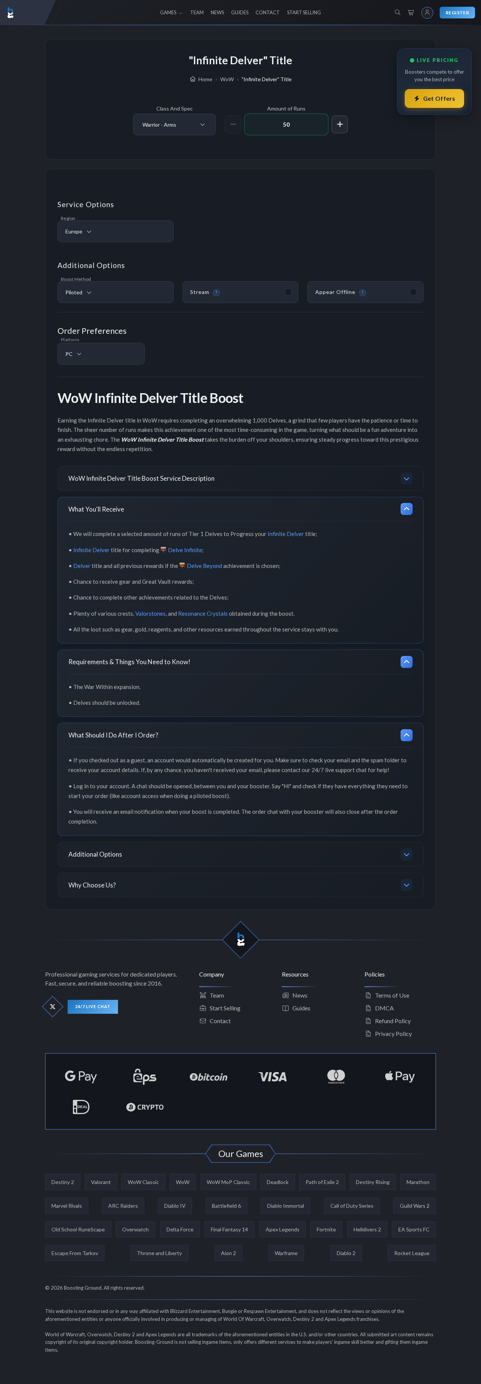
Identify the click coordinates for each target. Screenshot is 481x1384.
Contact (220, 1020)
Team (217, 995)
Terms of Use (392, 995)
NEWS (217, 12)
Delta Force (180, 1229)
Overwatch (135, 1229)
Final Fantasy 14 (229, 1229)
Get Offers (439, 98)
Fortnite (326, 1229)
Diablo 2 (346, 1253)
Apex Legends (282, 1229)
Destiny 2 (62, 1182)
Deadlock (278, 1182)
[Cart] (411, 13)
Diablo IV (175, 1205)
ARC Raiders (123, 1205)
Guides (301, 1008)
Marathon (418, 1182)
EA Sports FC (414, 1229)
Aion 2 (228, 1253)
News (299, 995)
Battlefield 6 (226, 1205)
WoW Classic (143, 1182)
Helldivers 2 (367, 1229)
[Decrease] (233, 124)
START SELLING (304, 12)
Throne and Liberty (159, 1253)
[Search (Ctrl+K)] (397, 12)
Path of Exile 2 (322, 1182)
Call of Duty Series (352, 1205)
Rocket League (412, 1253)
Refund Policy (393, 1020)
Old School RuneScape (78, 1229)
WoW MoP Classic (228, 1182)
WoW (182, 1182)
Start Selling (225, 1008)
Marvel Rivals (66, 1205)
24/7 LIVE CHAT (92, 1006)
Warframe (286, 1253)
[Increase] (339, 124)
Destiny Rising (373, 1182)
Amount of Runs (286, 108)
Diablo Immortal (285, 1205)
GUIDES (239, 12)
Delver (82, 565)
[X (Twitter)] (53, 1007)
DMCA (384, 1008)
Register (457, 12)
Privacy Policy (393, 1033)
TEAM (197, 12)
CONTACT (268, 12)
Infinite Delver (286, 533)
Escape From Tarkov (74, 1253)
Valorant (101, 1182)
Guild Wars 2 (415, 1205)
